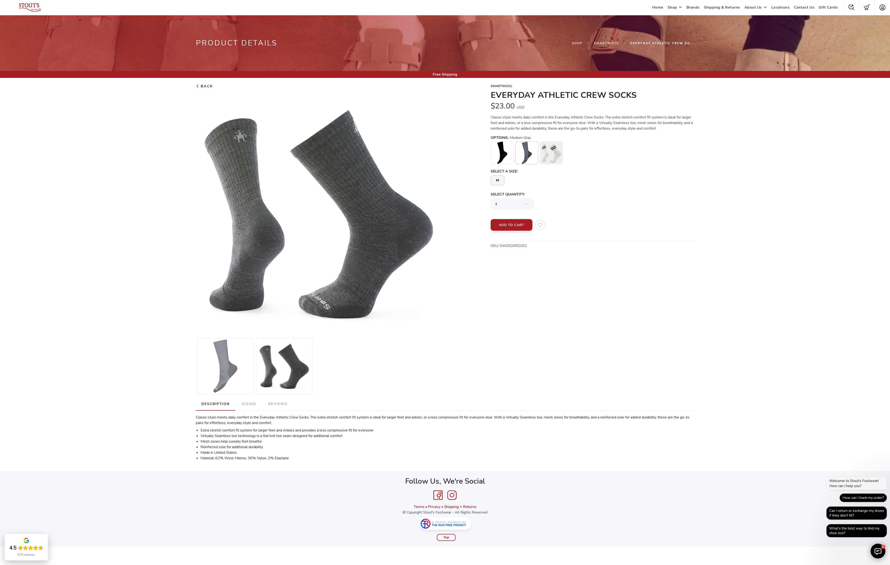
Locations (780, 7)
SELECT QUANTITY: (508, 194)
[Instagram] (452, 495)
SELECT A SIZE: (504, 171)
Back (206, 86)
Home (657, 7)
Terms (419, 506)
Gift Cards (828, 7)
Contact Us (804, 7)
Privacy (434, 506)
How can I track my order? (863, 497)
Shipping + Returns (460, 506)
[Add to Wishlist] (540, 225)
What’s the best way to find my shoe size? (854, 530)
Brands (693, 7)
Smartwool (606, 43)
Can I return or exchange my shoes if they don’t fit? (856, 513)
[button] (878, 551)
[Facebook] (438, 495)
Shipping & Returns (722, 7)
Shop (672, 7)
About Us (753, 7)
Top (446, 537)
